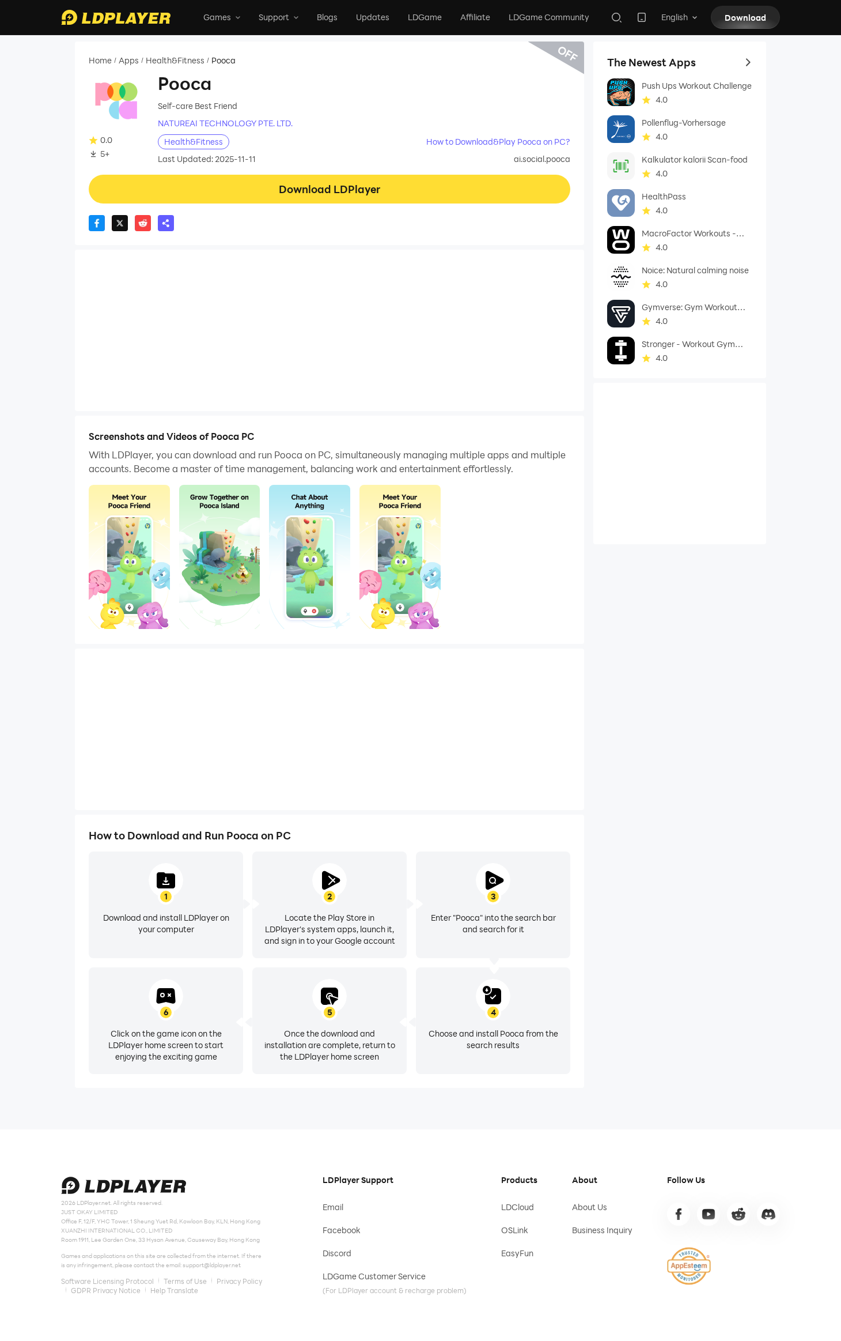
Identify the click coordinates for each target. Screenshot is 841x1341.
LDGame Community (549, 17)
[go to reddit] (738, 1214)
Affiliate (475, 17)
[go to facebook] (678, 1214)
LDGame (425, 17)
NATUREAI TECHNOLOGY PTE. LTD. (225, 123)
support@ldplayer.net (212, 1265)
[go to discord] (768, 1214)
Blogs (327, 17)
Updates (372, 17)
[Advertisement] (329, 330)
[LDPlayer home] (116, 17)
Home (100, 60)
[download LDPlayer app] (641, 17)
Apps (129, 60)
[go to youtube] (708, 1214)
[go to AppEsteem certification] (689, 1266)
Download (745, 17)
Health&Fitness (175, 60)
